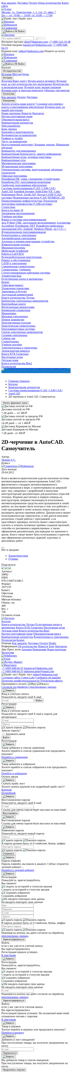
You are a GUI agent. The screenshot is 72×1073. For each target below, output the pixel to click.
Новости (26, 113)
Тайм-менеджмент (12, 285)
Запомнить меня (15, 734)
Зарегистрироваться (13, 939)
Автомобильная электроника (18, 238)
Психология (8, 640)
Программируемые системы (18, 328)
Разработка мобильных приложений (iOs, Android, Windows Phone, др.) (32, 227)
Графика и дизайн (12, 138)
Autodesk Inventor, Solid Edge (31, 191)
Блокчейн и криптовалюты (17, 132)
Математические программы (18, 163)
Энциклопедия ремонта (15, 350)
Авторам (7, 77)
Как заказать (8, 2)
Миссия (16, 74)
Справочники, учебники (16, 269)
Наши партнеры (11, 113)
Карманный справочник (15, 310)
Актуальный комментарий (17, 294)
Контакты (38, 113)
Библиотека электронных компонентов (24, 300)
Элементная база (11, 275)
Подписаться (10, 1053)
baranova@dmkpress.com (37, 44)
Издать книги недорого (42, 81)
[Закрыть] (8, 690)
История (6, 74)
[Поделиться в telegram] (9, 568)
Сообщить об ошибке (48, 677)
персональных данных (14, 935)
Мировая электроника (14, 316)
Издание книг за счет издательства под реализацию (34, 83)
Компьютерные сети (13, 160)
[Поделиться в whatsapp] (6, 568)
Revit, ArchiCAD (26, 194)
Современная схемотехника (18, 266)
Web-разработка (10, 125)
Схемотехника (10, 341)
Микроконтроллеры (13, 247)
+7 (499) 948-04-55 (12, 668)
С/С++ (62, 228)
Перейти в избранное (14, 773)
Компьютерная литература (17, 122)
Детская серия (9, 360)
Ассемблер (7, 225)
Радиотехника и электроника (18, 235)
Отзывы (13, 558)
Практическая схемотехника (18, 325)
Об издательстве (12, 71)
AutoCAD (7, 191)
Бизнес (5, 282)
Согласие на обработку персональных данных (28, 686)
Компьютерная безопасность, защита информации (31, 153)
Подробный (8, 792)
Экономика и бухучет (14, 291)
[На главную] (8, 34)
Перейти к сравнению (14, 757)
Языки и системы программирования (23, 219)
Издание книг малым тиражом (42, 87)
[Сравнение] (9, 27)
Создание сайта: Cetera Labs (18, 677)
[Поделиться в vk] (3, 568)
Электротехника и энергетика (19, 347)
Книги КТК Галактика (14, 353)
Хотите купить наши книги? (18, 103)
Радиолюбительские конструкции (21, 257)
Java (3, 222)
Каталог (6, 621)
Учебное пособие (11, 344)
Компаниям (9, 100)
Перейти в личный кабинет (17, 870)
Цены (25, 74)
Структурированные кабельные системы (25, 272)
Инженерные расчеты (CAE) (30, 197)
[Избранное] (9, 24)
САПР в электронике (14, 263)
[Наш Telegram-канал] (36, 370)
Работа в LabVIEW (12, 253)
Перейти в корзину (12, 1032)
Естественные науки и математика (22, 278)
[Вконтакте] (9, 665)
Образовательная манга (15, 119)
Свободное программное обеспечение (24, 185)
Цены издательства (49, 2)
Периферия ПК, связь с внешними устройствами (30, 178)
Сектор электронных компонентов (22, 332)
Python (11, 222)
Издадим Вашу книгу (14, 81)
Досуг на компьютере (14, 141)
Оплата (33, 2)
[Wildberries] (9, 655)
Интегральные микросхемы (17, 307)
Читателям (8, 94)
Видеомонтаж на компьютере (19, 135)
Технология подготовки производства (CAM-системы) (29, 202)
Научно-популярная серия (16, 116)
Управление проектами (15, 288)
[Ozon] (5, 658)
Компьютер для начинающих (18, 150)
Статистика (8, 207)
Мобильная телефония (14, 250)
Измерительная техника (15, 244)
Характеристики (18, 555)
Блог (52, 646)
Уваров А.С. (8, 459)
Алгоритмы (64, 222)
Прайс (52, 643)
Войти (39, 700)
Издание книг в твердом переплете (22, 90)
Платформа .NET (25, 225)
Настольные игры (12, 357)
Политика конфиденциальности (20, 680)
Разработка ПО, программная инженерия (26, 182)
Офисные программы (14, 175)
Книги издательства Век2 (16, 363)
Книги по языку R (12, 210)
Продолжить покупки (14, 1069)
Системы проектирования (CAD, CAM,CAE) (28, 188)
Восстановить (10, 813)
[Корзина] (7, 21)
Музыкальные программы (17, 166)
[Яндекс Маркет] (12, 661)
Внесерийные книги (13, 303)
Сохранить (8, 853)
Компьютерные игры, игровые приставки (26, 157)
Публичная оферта (51, 680)
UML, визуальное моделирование (36, 222)
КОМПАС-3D (56, 197)
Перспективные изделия (16, 322)
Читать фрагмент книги (15, 403)
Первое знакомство (12, 319)
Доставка (22, 2)
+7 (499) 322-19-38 (59, 41)
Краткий (6, 789)
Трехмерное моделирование (18, 213)
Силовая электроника (14, 335)
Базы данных (9, 128)
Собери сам (8, 338)
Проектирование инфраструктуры (21, 200)
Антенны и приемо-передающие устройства (27, 241)
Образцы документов (57, 90)
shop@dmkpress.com (36, 41)
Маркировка (8, 313)
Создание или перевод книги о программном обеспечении (32, 105)
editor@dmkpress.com (31, 51)
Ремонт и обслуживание (15, 260)
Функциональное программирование (23, 232)
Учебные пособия (12, 216)
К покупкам (8, 955)
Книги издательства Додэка (18, 297)
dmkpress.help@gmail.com (39, 671)
